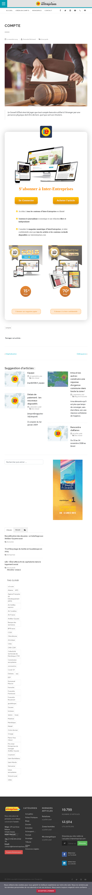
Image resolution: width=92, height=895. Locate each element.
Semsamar (11, 766)
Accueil (9, 10)
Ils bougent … (30, 831)
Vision (27, 845)
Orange (10, 734)
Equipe (30, 373)
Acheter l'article (66, 200)
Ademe (10, 590)
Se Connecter (26, 200)
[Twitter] (65, 10)
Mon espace (37, 10)
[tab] (9, 529)
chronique (11, 640)
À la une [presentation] (9, 530)
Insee (16, 715)
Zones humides (48, 827)
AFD (16, 590)
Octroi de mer (13, 730)
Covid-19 (11, 670)
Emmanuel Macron (11, 682)
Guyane (10, 707)
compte (8, 328)
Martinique (12, 722)
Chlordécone (12, 636)
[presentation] (25, 529)
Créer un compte (22, 10)
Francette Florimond (29, 39)
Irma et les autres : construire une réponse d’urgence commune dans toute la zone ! (78, 382)
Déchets (11, 674)
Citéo (10, 644)
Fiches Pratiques (31, 817)
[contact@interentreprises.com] (85, 10)
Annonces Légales (32, 849)
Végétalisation (11, 354)
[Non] (89, 888)
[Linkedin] (70, 10)
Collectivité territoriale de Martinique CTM (14, 653)
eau (17, 674)
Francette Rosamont (11, 698)
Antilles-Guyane (13, 619)
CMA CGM (12, 648)
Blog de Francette (81, 397)
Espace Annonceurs (13, 852)
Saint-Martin (12, 762)
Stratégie (28, 838)
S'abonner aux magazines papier (26, 311)
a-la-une (11, 586)
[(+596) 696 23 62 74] (80, 10)
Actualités (29, 814)
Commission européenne (12, 661)
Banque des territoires (12, 623)
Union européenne (12, 771)
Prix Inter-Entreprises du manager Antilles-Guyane (13, 747)
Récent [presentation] (17, 530)
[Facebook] (60, 10)
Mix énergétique (49, 837)
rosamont (11, 755)
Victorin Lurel (12, 776)
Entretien (28, 828)
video (10, 780)
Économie (10, 542)
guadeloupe (12, 703)
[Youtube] (75, 10)
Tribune (28, 842)
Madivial (11, 719)
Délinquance (81, 354)
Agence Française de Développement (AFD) (14, 597)
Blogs (27, 821)
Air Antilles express (11, 606)
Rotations (46, 816)
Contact (48, 10)
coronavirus (12, 666)
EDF (9, 677)
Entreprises (11, 555)
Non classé (35, 378)
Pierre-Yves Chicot (12, 739)
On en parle (44, 39)
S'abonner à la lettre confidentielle (65, 311)
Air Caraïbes (12, 611)
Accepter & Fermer (46, 891)
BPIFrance (11, 629)
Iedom (10, 715)
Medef (10, 726)
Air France (11, 615)
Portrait (28, 835)
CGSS (10, 632)
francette (11, 687)
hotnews (11, 711)
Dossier (28, 824)
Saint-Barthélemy (14, 758)
